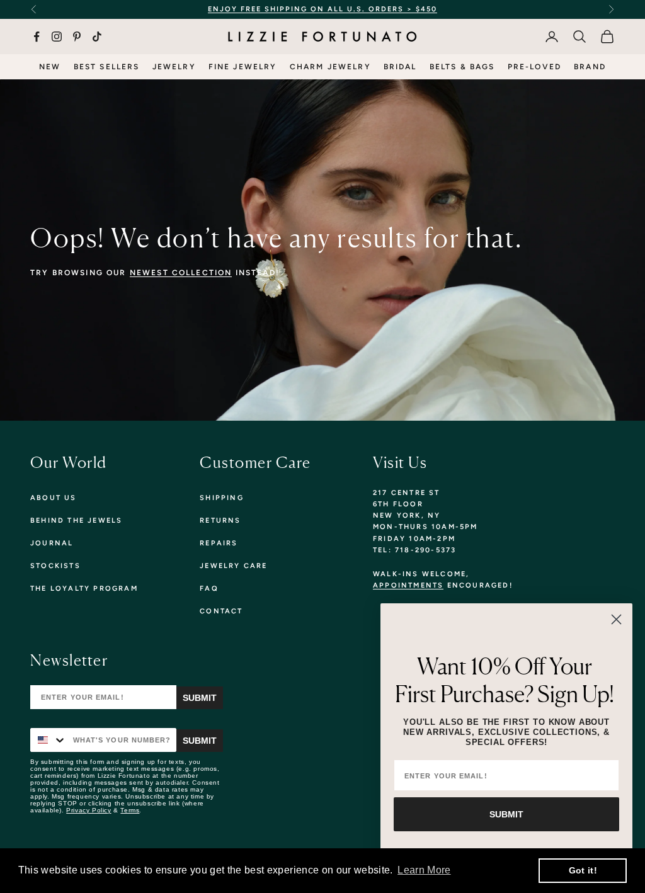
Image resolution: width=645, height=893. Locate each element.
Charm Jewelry (330, 66)
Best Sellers (107, 66)
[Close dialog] (616, 619)
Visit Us (400, 462)
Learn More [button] (423, 870)
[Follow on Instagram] (56, 36)
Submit (200, 698)
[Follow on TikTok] (97, 36)
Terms (129, 810)
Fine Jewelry (242, 66)
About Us (53, 498)
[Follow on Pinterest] (77, 36)
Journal (51, 543)
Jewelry (174, 66)
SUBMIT (506, 814)
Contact (221, 611)
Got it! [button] (583, 870)
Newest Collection (181, 272)
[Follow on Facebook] (36, 36)
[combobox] (49, 740)
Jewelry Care (233, 566)
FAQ (209, 588)
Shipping (222, 498)
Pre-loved (534, 66)
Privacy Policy (88, 810)
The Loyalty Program (84, 588)
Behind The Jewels (76, 520)
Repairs (218, 543)
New (49, 66)
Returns (220, 520)
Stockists (55, 566)
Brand (590, 66)
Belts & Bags (462, 66)
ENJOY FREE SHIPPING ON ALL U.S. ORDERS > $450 (322, 9)
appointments (408, 585)
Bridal (400, 66)
